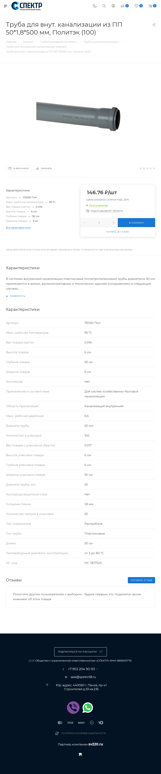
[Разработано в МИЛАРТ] (80, 754)
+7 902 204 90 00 (81, 669)
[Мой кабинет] (113, 6)
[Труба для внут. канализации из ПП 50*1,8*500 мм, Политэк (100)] (80, 113)
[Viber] (73, 707)
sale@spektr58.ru (83, 677)
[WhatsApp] (87, 707)
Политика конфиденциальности (83, 733)
